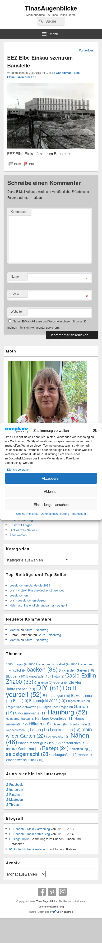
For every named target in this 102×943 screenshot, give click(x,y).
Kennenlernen (17, 730)
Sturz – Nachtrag (36, 629)
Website (16, 311)
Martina (14, 629)
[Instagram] (63, 892)
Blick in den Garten (76, 670)
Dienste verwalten (18, 469)
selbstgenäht (64, 754)
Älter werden (18, 535)
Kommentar (20, 211)
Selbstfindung (81, 748)
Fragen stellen (78, 700)
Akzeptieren (51, 478)
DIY (49, 687)
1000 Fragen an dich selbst (49, 664)
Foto (20, 700)
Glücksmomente (30, 712)
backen (42, 669)
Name (15, 276)
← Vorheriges (84, 50)
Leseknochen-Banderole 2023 (29, 585)
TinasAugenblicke (51, 8)
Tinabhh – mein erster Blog (31, 833)
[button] (95, 430)
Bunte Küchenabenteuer (29, 849)
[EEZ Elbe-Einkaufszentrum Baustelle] (51, 147)
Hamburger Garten (20, 718)
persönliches (75, 742)
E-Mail (15, 294)
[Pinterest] (52, 892)
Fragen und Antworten (23, 706)
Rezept (55, 747)
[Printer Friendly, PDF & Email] (22, 164)
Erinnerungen (56, 695)
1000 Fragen (17, 664)
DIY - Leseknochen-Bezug (27, 600)
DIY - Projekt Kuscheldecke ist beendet (36, 590)
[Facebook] (42, 892)
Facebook (16, 784)
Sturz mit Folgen (20, 525)
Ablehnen (51, 491)
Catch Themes (64, 911)
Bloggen (15, 676)
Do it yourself (41, 691)
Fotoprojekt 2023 (47, 700)
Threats (14, 804)
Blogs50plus (21, 838)
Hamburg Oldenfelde (54, 718)
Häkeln (40, 723)
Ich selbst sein (79, 724)
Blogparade (38, 676)
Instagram (16, 789)
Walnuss (85, 755)
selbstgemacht (28, 753)
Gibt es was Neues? (23, 530)
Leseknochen (18, 595)
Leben (39, 729)
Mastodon (16, 799)
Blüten (58, 676)
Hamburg (67, 711)
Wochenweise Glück (24, 759)
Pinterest (15, 794)
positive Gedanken (23, 748)
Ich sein (59, 724)
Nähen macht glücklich (39, 742)
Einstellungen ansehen (51, 504)
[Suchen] (40, 21)
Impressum (79, 513)
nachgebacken (58, 736)
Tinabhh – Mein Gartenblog (31, 828)
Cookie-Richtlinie (27, 513)
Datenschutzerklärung (55, 513)
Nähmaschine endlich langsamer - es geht (38, 605)
